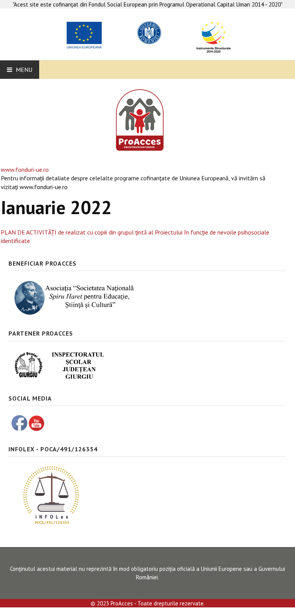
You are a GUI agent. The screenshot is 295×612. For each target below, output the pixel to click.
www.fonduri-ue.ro (25, 169)
